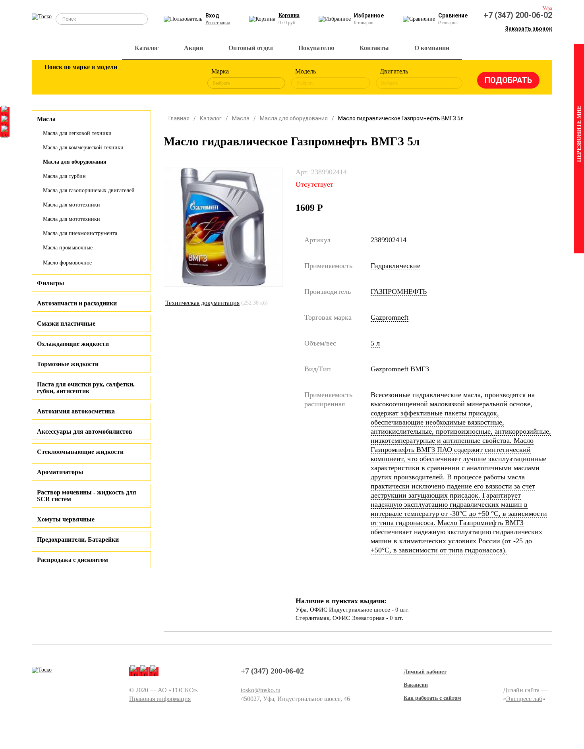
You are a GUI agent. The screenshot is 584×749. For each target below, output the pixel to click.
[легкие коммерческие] (80, 79)
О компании (431, 47)
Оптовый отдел (250, 47)
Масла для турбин (64, 176)
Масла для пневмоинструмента (80, 233)
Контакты (374, 47)
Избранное (369, 15)
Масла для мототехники (71, 205)
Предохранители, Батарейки (78, 539)
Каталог (147, 47)
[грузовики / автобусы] (106, 79)
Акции (193, 47)
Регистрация (217, 22)
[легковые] (54, 79)
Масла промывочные (68, 248)
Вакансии (416, 685)
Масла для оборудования (74, 162)
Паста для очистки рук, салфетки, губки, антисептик (86, 387)
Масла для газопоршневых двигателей (89, 190)
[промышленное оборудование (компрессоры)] (183, 79)
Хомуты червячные (66, 519)
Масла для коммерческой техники (83, 148)
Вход (212, 15)
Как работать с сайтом (432, 698)
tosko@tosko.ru (260, 690)
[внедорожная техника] (158, 79)
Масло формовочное (67, 263)
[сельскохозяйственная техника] (132, 79)
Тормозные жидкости (68, 364)
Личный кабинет (425, 672)
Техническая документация (202, 302)
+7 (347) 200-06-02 (517, 15)
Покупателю (316, 47)
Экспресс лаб (524, 698)
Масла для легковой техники (77, 133)
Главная (179, 118)
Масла (240, 118)
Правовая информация (160, 698)
